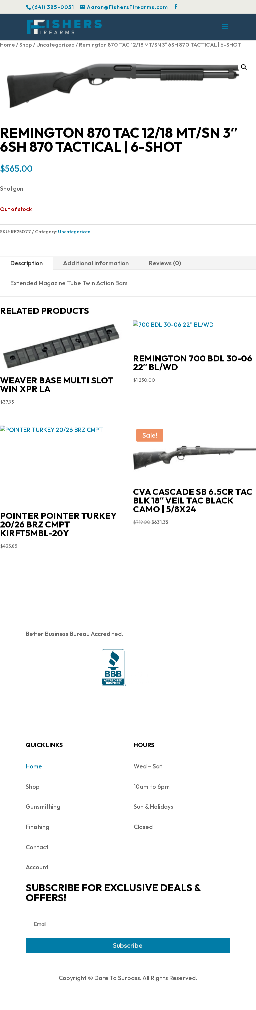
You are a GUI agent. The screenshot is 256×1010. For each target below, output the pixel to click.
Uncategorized (55, 44)
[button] (244, 67)
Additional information (96, 263)
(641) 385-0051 (53, 7)
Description (26, 263)
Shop (25, 44)
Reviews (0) (165, 263)
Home (7, 44)
